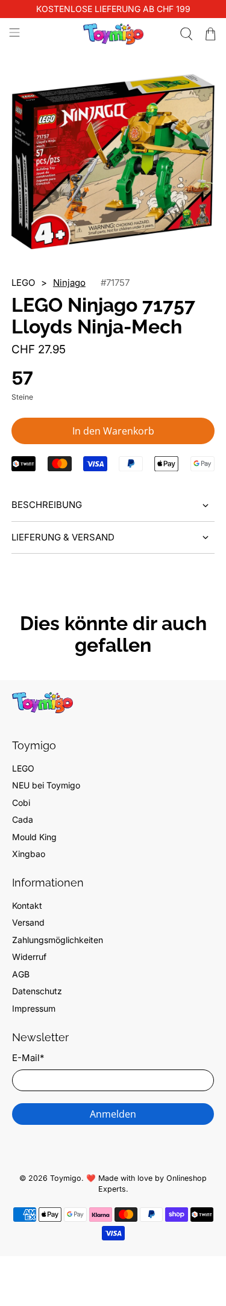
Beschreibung (46, 504)
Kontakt (27, 905)
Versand (28, 922)
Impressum (33, 1008)
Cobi (21, 802)
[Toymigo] (113, 34)
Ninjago (69, 282)
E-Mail (28, 1057)
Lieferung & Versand (63, 537)
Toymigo (65, 1178)
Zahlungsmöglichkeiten (57, 940)
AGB (21, 974)
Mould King (34, 837)
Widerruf (29, 957)
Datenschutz (37, 991)
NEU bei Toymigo (46, 785)
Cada (22, 819)
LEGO (23, 768)
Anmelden (113, 1114)
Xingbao (28, 854)
